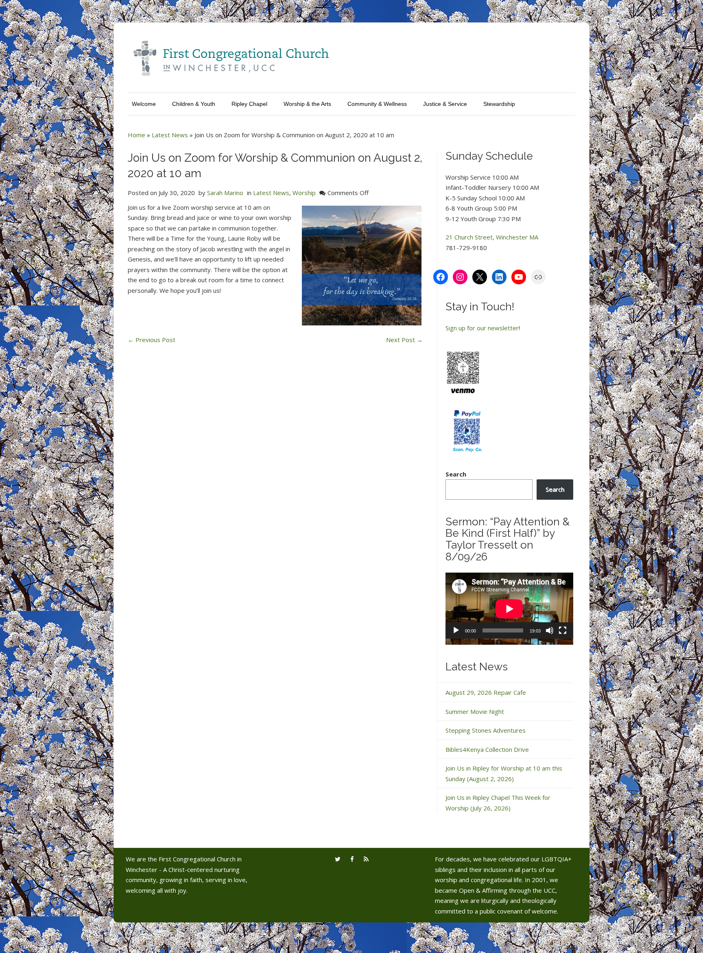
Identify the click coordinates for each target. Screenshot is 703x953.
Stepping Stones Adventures (485, 730)
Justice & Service (445, 104)
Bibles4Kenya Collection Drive (487, 749)
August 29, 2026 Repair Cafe (485, 692)
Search (455, 474)
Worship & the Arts (307, 104)
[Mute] (550, 630)
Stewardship (499, 104)
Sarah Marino (225, 193)
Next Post (404, 340)
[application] (509, 609)
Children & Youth (193, 104)
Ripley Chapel (249, 104)
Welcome (144, 104)
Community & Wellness (377, 104)
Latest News (170, 135)
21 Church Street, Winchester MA (491, 237)
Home (136, 135)
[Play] (456, 630)
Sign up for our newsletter (482, 328)
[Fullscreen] (563, 630)
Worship (304, 193)
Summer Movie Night (474, 711)
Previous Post (151, 340)
